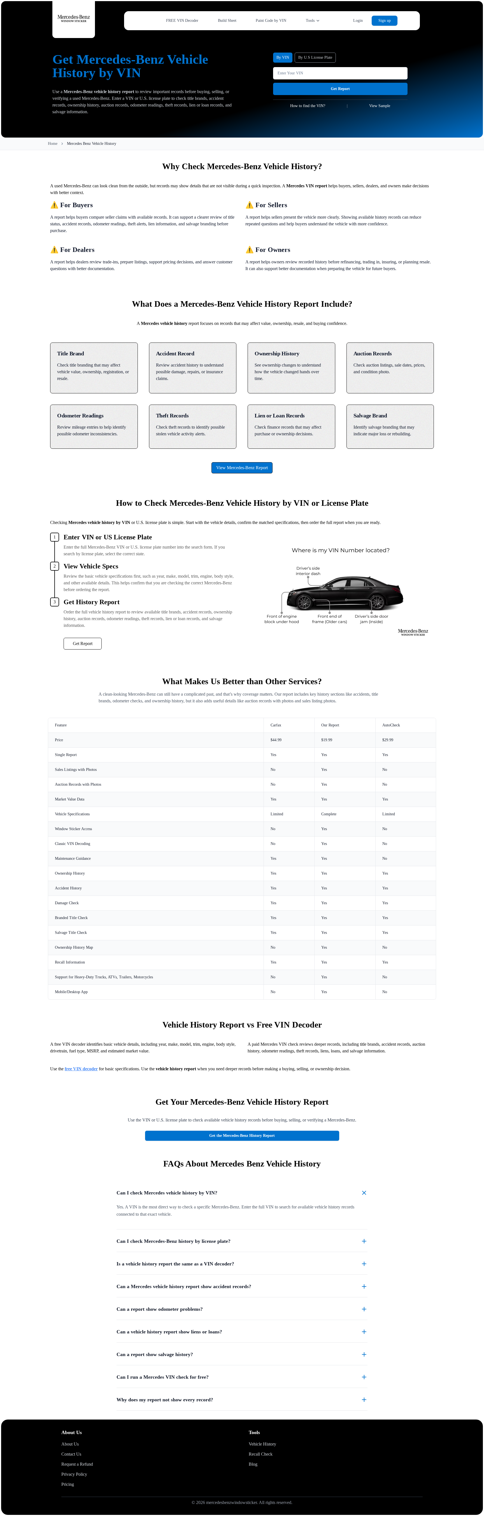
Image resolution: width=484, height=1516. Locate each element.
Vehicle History (262, 1444)
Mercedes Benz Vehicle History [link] (91, 143)
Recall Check (261, 1454)
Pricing (67, 1484)
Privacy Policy (74, 1474)
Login (358, 20)
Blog (253, 1464)
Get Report (340, 89)
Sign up (384, 20)
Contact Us (71, 1454)
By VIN (282, 57)
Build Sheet (227, 20)
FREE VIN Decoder (182, 20)
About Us (70, 1444)
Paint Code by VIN (271, 20)
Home (52, 143)
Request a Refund (77, 1464)
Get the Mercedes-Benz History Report (242, 1136)
